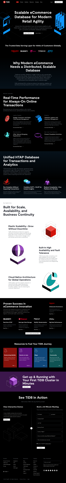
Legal (28, 479)
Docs (41, 2)
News (34, 462)
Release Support (36, 473)
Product (21, 2)
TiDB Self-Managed (6, 464)
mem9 (14, 464)
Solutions (26, 2)
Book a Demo (38, 33)
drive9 (14, 466)
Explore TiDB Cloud (28, 33)
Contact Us (35, 466)
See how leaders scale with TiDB (32, 333)
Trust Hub (35, 469)
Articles (24, 462)
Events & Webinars (26, 464)
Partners (34, 467)
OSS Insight (15, 467)
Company (37, 2)
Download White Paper (17, 127)
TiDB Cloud (5, 462)
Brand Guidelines (36, 474)
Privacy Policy (23, 479)
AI (17, 2)
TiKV (14, 462)
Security (34, 471)
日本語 (5, 473)
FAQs (24, 471)
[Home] (6, 2)
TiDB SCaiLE (25, 466)
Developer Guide (26, 469)
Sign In (51, 2)
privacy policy (48, 443)
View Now (6, 419)
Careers (34, 464)
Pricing (4, 466)
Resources (32, 2)
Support (24, 473)
